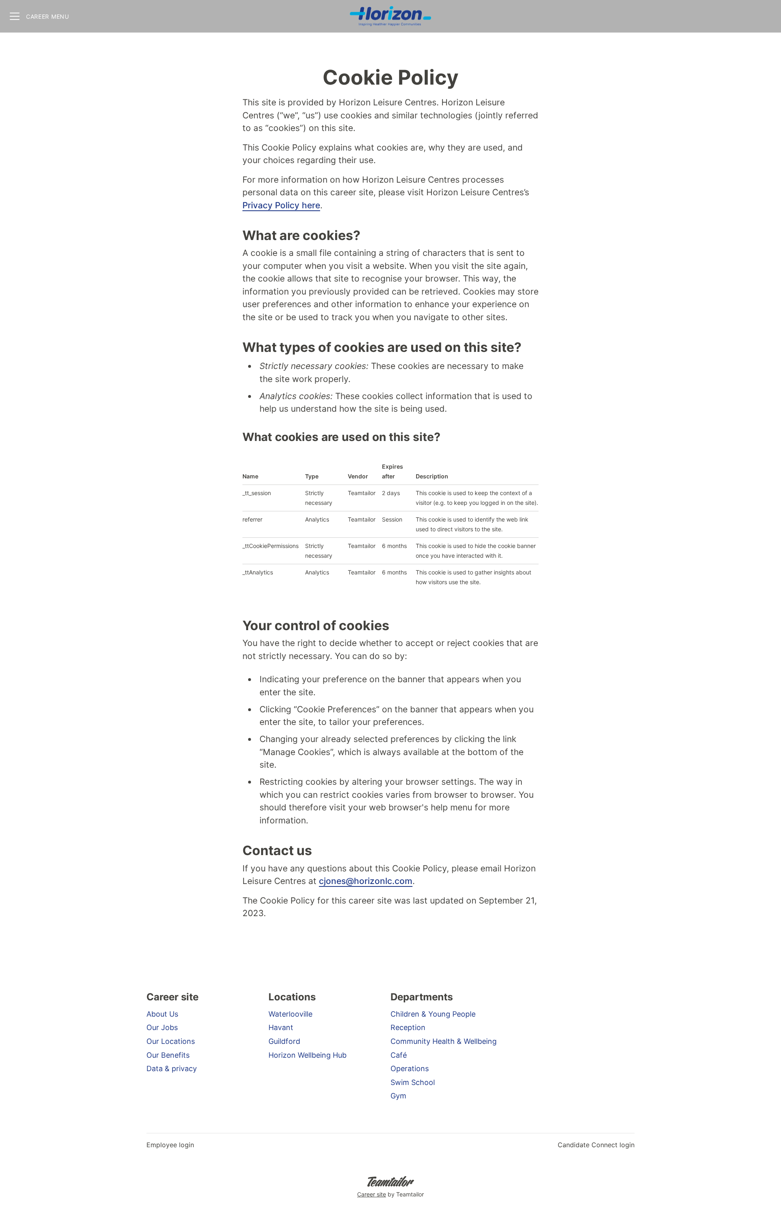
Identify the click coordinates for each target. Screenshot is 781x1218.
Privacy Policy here (281, 205)
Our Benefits (168, 1055)
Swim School (412, 1082)
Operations (409, 1068)
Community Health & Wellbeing (443, 1041)
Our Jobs (162, 1027)
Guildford (284, 1041)
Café (398, 1055)
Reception (407, 1027)
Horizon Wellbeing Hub (307, 1055)
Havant (280, 1027)
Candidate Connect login (596, 1145)
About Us (162, 1014)
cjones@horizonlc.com (365, 881)
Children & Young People (433, 1014)
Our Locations (170, 1041)
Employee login (170, 1145)
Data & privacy (171, 1068)
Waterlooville (290, 1014)
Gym (398, 1095)
